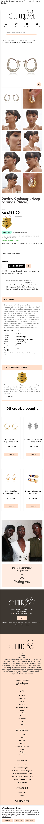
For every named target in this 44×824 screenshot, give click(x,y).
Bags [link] (22, 710)
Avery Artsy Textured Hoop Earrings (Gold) (11, 440)
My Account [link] (22, 792)
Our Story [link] (22, 735)
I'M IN (22, 618)
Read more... (8, 396)
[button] (28, 266)
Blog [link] (22, 737)
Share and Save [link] (22, 782)
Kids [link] (22, 722)
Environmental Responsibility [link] (22, 774)
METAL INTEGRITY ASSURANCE (15, 367)
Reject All (18, 821)
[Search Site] (35, 32)
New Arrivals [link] (22, 719)
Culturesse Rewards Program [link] (22, 771)
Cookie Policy (6, 817)
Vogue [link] (22, 716)
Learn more (18, 216)
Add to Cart (17, 266)
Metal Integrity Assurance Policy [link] (22, 777)
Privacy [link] (22, 749)
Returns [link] (22, 743)
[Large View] (11, 99)
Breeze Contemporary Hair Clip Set (33, 492)
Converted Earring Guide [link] (22, 768)
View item (11, 454)
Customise (7, 821)
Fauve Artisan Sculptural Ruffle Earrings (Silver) (33, 440)
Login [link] (22, 795)
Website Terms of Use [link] (22, 746)
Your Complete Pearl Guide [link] (22, 779)
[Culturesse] (21, 15)
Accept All (29, 821)
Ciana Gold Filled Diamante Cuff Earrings (11, 492)
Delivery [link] (22, 740)
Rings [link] (22, 701)
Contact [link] (22, 755)
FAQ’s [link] (22, 752)
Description (8, 299)
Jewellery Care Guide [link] (22, 765)
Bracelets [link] (22, 704)
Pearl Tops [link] (22, 713)
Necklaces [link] (22, 698)
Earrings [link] (22, 696)
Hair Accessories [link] (22, 707)
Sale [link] (22, 724)
